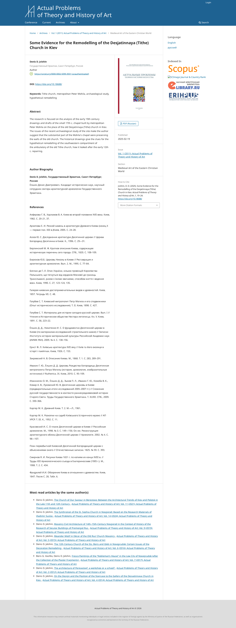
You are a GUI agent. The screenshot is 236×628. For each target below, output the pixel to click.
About (73, 22)
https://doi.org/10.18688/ (48, 84)
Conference (31, 22)
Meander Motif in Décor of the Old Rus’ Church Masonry (84, 536)
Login (208, 2)
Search (205, 22)
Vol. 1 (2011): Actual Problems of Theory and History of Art (78, 33)
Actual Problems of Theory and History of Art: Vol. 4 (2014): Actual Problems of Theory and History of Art (98, 580)
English (172, 42)
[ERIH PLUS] (184, 101)
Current (46, 22)
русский (172, 47)
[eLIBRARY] (184, 88)
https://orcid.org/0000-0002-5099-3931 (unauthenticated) (62, 73)
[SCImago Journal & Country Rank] (187, 77)
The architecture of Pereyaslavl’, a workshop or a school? (84, 568)
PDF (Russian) (129, 123)
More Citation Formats (131, 205)
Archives (60, 22)
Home (33, 33)
